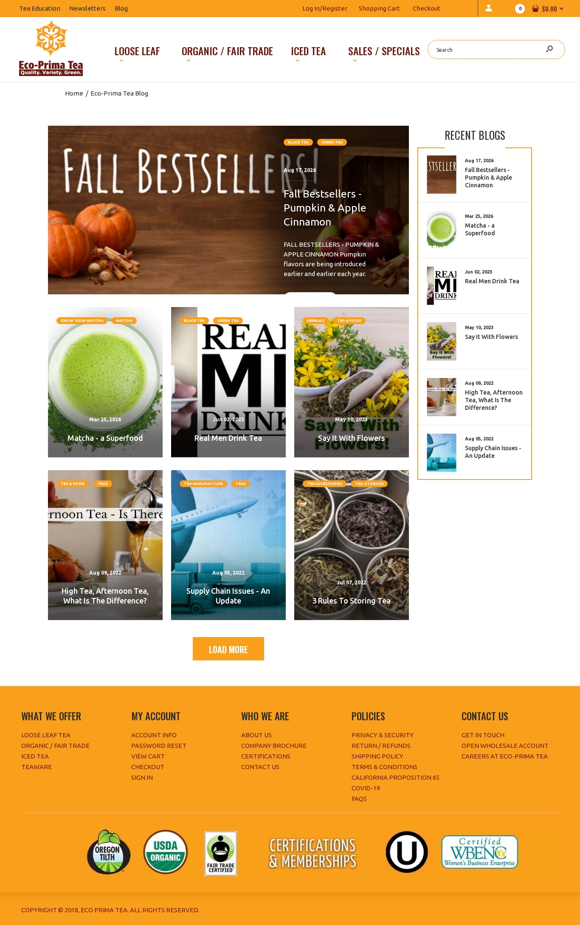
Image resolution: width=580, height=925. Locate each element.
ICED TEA (35, 756)
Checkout (426, 8)
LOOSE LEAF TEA (45, 735)
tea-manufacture (203, 484)
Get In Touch (483, 735)
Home (74, 93)
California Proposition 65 (395, 777)
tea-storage (369, 484)
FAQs (359, 798)
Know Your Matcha (82, 321)
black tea (298, 142)
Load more (228, 649)
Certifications (265, 756)
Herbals (315, 321)
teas (103, 484)
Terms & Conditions (384, 766)
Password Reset (158, 745)
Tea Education (44, 8)
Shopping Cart (379, 8)
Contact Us (260, 766)
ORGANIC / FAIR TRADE (55, 745)
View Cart (148, 756)
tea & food (349, 321)
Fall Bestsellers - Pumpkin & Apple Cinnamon (325, 208)
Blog (126, 8)
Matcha (124, 321)
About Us (256, 735)
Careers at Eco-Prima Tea (505, 756)
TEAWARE (36, 766)
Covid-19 (366, 788)
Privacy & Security (383, 735)
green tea (332, 142)
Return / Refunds (381, 745)
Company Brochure (274, 745)
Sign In (142, 777)
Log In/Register (324, 8)
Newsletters (92, 8)
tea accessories (324, 484)
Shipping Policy (377, 756)
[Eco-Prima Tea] (51, 73)
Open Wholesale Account (505, 745)
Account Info (154, 735)
